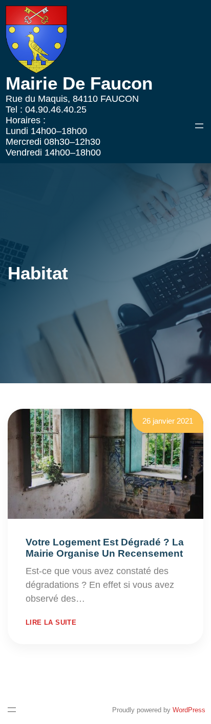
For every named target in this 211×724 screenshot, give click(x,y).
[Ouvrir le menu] (199, 126)
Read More (110, 599)
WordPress (189, 710)
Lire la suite (51, 622)
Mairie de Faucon (79, 83)
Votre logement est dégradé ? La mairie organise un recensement (105, 548)
